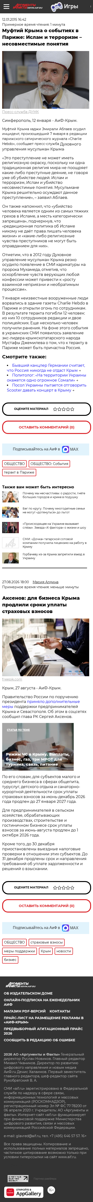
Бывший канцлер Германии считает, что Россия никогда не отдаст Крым (46, 368)
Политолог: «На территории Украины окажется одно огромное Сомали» (46, 377)
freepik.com (12, 679)
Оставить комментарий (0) (46, 427)
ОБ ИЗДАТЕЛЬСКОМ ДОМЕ (28, 993)
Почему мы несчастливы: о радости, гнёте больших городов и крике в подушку (54, 495)
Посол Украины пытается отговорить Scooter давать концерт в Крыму (46, 387)
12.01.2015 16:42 (14, 19)
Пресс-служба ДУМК (20, 112)
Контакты (60, 1011)
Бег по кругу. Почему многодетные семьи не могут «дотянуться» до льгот (54, 510)
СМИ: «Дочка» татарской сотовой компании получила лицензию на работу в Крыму (55, 542)
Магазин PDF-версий (25, 1011)
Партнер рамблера (45, 1178)
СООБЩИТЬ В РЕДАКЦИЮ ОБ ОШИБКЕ (39, 1040)
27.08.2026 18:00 (15, 582)
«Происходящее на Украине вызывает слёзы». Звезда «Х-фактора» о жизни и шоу (54, 525)
